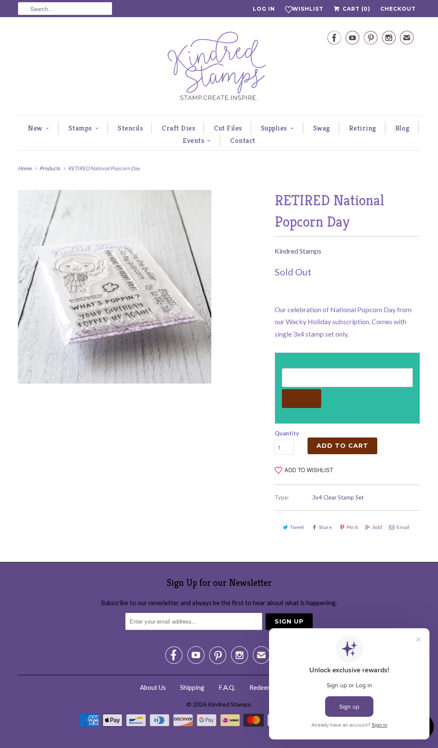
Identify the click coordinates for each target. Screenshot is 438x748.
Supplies (274, 128)
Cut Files (228, 128)
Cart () (355, 9)
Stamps (80, 128)
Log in (264, 9)
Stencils (130, 128)
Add (377, 527)
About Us (153, 687)
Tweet (297, 527)
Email (403, 527)
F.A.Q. (227, 687)
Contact (242, 140)
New (35, 128)
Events (193, 140)
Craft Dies (178, 128)
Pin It (352, 527)
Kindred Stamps (298, 251)
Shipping (192, 687)
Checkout (398, 9)
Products (49, 168)
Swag (321, 128)
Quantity (287, 433)
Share (325, 527)
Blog (402, 128)
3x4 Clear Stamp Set (338, 497)
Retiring (362, 128)
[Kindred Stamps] (219, 68)
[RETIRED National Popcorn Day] (114, 286)
